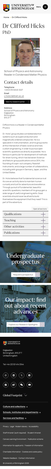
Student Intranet (34, 433)
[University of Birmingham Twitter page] (21, 375)
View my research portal (15, 102)
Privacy (6, 426)
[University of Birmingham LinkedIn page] (13, 375)
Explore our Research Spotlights (23, 324)
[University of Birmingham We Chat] (21, 385)
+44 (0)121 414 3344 (15, 364)
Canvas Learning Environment (14, 439)
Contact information (26, 458)
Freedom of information (34, 445)
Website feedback (10, 458)
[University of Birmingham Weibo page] (13, 385)
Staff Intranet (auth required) (14, 433)
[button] (26, 214)
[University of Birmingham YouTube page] (29, 385)
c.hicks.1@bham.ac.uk (14, 96)
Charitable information (12, 452)
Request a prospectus (23, 274)
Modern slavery (21, 426)
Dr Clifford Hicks (19, 17)
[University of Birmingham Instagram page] (5, 375)
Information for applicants (13, 445)
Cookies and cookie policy (32, 452)
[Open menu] (45, 7)
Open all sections (40, 209)
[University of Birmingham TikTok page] (5, 385)
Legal (12, 426)
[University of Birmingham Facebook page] (29, 375)
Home (6, 17)
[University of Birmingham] (18, 6)
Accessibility (33, 426)
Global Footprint (12, 395)
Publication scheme (35, 439)
